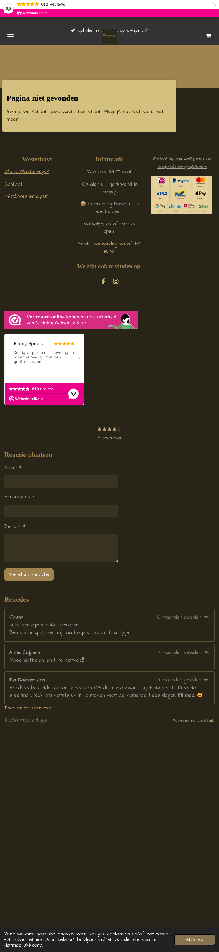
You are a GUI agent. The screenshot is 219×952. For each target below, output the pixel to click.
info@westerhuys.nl (26, 196)
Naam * (12, 467)
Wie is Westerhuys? (26, 171)
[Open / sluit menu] (10, 36)
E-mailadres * (19, 497)
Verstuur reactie (29, 574)
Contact (13, 184)
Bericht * (14, 526)
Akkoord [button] (194, 940)
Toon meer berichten (28, 708)
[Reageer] (206, 617)
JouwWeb (206, 720)
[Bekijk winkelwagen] (208, 36)
